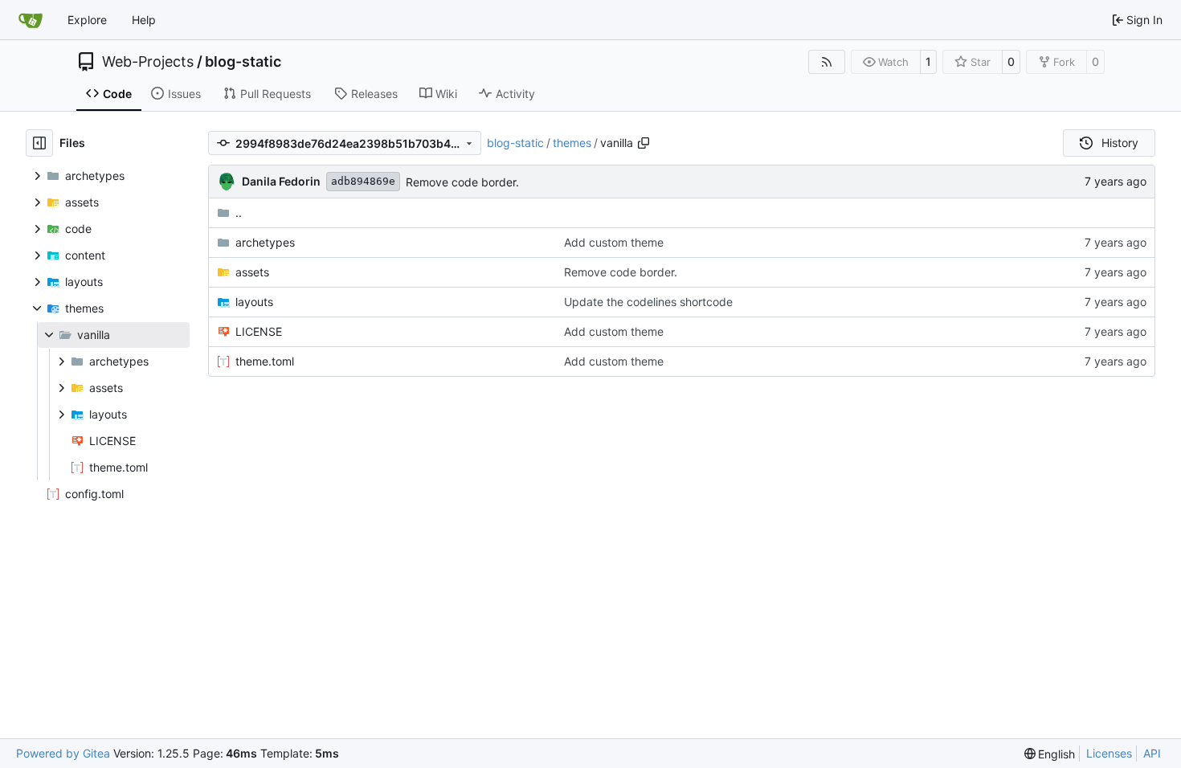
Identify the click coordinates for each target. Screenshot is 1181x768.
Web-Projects (148, 62)
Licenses (1109, 753)
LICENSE (258, 331)
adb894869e (363, 181)
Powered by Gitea (63, 753)
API (1152, 753)
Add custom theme (614, 242)
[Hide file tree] (39, 143)
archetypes (265, 242)
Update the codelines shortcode (648, 301)
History (1119, 142)
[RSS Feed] (826, 62)
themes (572, 142)
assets (252, 272)
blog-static (243, 62)
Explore (87, 20)
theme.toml (264, 361)
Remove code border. (462, 182)
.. (238, 212)
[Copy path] (643, 143)
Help (144, 20)
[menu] (1050, 754)
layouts (254, 301)
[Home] (30, 20)
